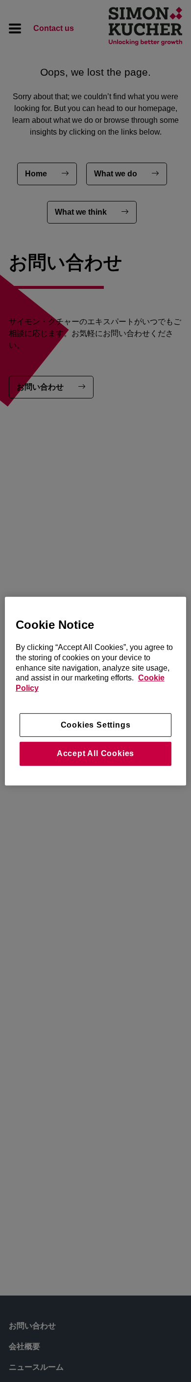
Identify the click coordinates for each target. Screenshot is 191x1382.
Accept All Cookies (95, 753)
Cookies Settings (96, 725)
